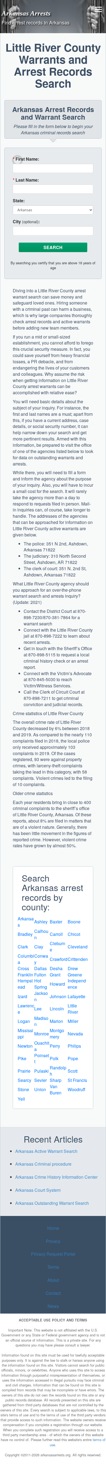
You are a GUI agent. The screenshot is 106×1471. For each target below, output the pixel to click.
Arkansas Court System (38, 1190)
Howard (57, 984)
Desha (56, 968)
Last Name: (26, 180)
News (53, 1306)
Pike (22, 1058)
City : (26, 222)
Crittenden (78, 959)
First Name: (26, 159)
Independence (77, 983)
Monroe (41, 1034)
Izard (22, 996)
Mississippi (25, 1033)
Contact (53, 1293)
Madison (41, 1021)
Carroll (56, 934)
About (53, 1280)
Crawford (58, 959)
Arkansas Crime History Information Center (56, 1177)
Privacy (53, 1241)
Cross (23, 968)
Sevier (40, 1080)
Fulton (40, 975)
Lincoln (57, 1009)
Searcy (24, 1080)
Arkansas (26, 922)
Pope (73, 1058)
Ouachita (41, 1046)
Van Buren (55, 1089)
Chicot (74, 934)
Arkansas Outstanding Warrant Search (52, 1203)
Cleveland (78, 947)
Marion (56, 1021)
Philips (74, 1046)
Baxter (56, 921)
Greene (75, 975)
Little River (73, 1009)
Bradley (25, 934)
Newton (25, 1046)
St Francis (77, 1080)
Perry (55, 1046)
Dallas (40, 968)
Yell (21, 1099)
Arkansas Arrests (26, 13)
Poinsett (41, 1058)
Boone (74, 921)
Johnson (58, 996)
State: (19, 201)
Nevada (75, 1034)
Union (40, 1089)
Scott (72, 1071)
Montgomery (57, 1033)
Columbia (26, 959)
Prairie (24, 1071)
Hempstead (25, 983)
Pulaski (41, 1071)
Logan (24, 1021)
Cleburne (57, 946)
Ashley (41, 921)
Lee (38, 1009)
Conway (41, 959)
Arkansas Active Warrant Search (46, 1151)
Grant (55, 975)
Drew (73, 968)
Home (53, 1228)
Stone (23, 1089)
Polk (54, 1058)
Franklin (25, 975)
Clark (23, 947)
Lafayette (76, 996)
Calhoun (41, 934)
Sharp (55, 1080)
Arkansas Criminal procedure (43, 1164)
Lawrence (26, 1009)
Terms (53, 1267)
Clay (38, 947)
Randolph (58, 1071)
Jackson (41, 996)
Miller (73, 1021)
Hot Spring (40, 983)
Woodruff (76, 1089)
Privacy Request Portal (53, 1254)
